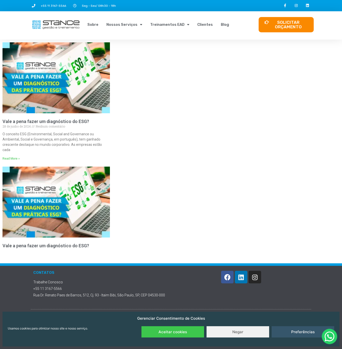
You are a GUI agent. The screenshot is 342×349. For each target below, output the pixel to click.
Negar (237, 331)
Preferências (303, 331)
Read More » (11, 158)
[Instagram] (296, 5)
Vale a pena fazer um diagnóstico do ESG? (46, 121)
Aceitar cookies (172, 331)
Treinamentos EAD (167, 24)
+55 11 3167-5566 (53, 6)
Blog (225, 24)
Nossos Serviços (121, 24)
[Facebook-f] (285, 5)
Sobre (92, 24)
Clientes (205, 24)
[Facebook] (227, 277)
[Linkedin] (307, 5)
